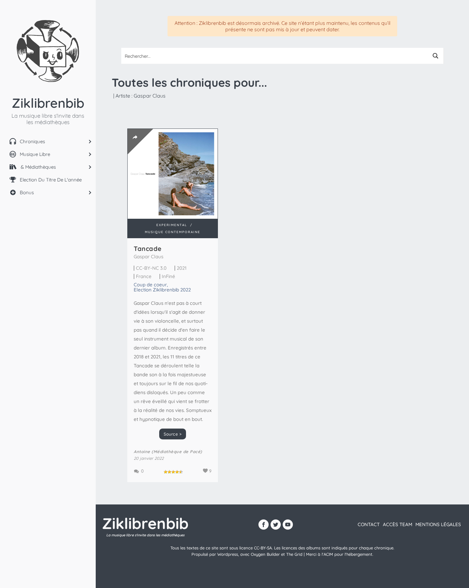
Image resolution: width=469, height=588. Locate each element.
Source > (173, 434)
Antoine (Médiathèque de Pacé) (168, 451)
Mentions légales (438, 524)
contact (369, 524)
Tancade (148, 249)
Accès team (397, 524)
